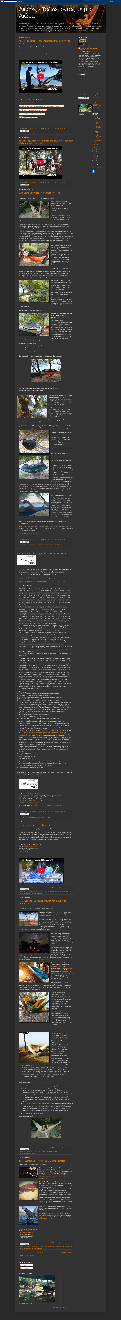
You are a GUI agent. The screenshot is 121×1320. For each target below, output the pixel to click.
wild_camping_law (58, 544)
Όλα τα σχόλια (25, 1268)
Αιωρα (24, 1151)
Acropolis (26, 1246)
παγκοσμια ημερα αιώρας (43, 815)
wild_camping (50, 544)
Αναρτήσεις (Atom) (30, 1255)
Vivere (32, 1103)
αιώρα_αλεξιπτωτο (31, 1151)
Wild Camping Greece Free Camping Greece (39, 193)
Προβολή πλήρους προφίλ (85, 70)
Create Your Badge (96, 173)
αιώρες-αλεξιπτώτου (49, 1151)
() (56, 966)
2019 (94, 117)
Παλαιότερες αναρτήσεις (66, 1252)
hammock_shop (43, 1246)
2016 (94, 149)
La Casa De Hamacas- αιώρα (97, 105)
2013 (94, 156)
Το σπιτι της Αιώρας (96, 108)
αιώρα (30, 891)
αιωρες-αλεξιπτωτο (40, 1151)
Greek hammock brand (33, 1246)
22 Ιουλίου (26, 815)
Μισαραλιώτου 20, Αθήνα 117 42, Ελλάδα (32, 893)
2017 (94, 147)
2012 (94, 158)
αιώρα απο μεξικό (28, 133)
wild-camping (38, 545)
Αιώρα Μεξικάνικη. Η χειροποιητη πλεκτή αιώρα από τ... (98, 125)
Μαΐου (96, 119)
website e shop (51, 1215)
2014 (94, 153)
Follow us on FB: (24, 851)
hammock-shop (51, 1246)
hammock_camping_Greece (30, 544)
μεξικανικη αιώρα (36, 133)
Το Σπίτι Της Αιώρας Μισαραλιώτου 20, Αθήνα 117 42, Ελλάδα (37, 817)
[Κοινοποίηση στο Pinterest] (28, 131)
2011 (94, 160)
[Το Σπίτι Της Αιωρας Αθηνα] (93, 172)
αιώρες (33, 891)
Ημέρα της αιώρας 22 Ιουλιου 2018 (35, 825)
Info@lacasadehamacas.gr (31, 533)
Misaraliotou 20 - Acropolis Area (27, 1232)
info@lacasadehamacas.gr (30, 117)
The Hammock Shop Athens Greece (63, 1246)
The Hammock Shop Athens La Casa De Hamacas (42, 1161)
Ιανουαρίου (98, 140)
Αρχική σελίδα (39, 1252)
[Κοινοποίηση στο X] (24, 131)
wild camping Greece (42, 544)
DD (29, 1089)
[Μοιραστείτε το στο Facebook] (26, 131)
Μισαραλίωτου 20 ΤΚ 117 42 (37, 110)
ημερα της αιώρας (33, 815)
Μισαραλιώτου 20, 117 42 (29, 1153)
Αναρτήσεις (24, 1265)
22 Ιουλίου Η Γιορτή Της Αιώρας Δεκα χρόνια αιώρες (43, 553)
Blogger (65, 1307)
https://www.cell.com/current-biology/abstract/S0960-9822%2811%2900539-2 (44, 732)
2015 (94, 151)
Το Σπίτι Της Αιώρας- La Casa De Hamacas (89, 49)
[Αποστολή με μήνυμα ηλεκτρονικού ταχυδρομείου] (20, 131)
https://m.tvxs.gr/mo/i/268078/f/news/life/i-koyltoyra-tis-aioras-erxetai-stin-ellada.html (42, 581)
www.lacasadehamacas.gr (31, 846)
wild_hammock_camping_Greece (27, 545)
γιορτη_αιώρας (47, 891)
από (56, 1151)
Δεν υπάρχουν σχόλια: (60, 128)
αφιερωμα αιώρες (40, 891)
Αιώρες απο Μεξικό (96, 98)
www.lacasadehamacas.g (26, 102)
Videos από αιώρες (96, 101)
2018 (94, 145)
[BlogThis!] (22, 131)
